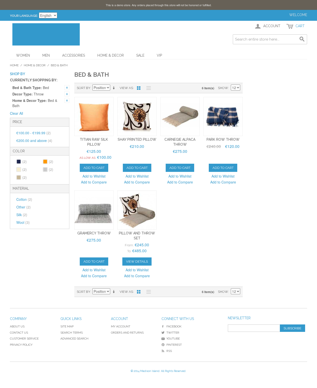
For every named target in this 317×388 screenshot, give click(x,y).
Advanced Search (74, 338)
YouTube (173, 338)
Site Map (67, 326)
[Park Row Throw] (223, 116)
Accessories (73, 55)
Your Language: (24, 16)
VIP (159, 55)
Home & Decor (110, 55)
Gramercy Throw (94, 233)
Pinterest (174, 344)
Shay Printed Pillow (137, 139)
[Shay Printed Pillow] (137, 116)
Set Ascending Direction (114, 88)
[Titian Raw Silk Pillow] (94, 116)
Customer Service (24, 338)
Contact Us (19, 332)
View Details (137, 261)
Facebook (174, 326)
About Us (17, 326)
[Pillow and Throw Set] (137, 210)
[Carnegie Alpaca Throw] (180, 116)
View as (126, 88)
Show (223, 88)
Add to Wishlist (94, 176)
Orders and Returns (127, 332)
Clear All (16, 113)
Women (23, 55)
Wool (23, 222)
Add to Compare (94, 182)
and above (34, 140)
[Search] (302, 39)
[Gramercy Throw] (94, 210)
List (147, 88)
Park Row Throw (223, 139)
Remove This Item (66, 87)
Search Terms (71, 332)
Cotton (24, 199)
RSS (169, 351)
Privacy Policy (21, 344)
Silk (21, 214)
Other (23, 207)
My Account (120, 326)
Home (14, 65)
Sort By (83, 88)
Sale (140, 55)
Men (46, 55)
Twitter (172, 332)
